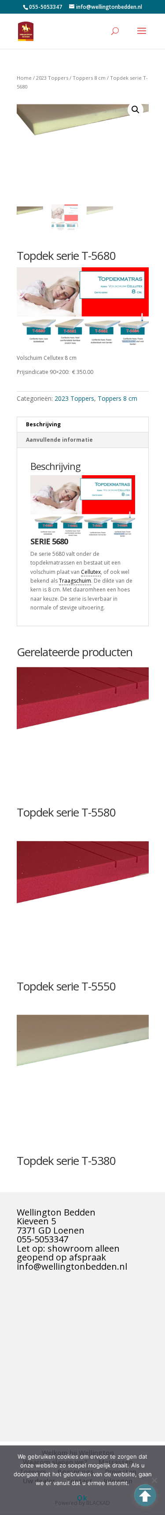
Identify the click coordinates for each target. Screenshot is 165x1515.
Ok (82, 1497)
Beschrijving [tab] (43, 424)
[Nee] (154, 1480)
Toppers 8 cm (89, 77)
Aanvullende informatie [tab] (59, 439)
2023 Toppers (52, 77)
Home (24, 77)
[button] (135, 110)
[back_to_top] (145, 1495)
